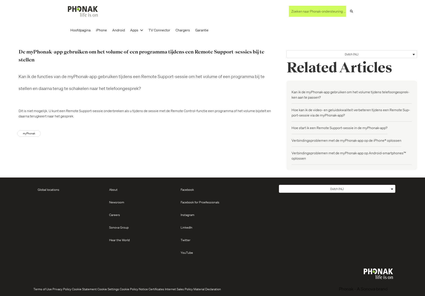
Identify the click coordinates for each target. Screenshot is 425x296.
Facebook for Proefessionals (200, 202)
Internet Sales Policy (179, 289)
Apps (134, 30)
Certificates (156, 289)
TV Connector (159, 30)
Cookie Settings (108, 289)
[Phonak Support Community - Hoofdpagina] (83, 11)
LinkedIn (186, 227)
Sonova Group (119, 227)
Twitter (185, 240)
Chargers (183, 30)
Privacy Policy (61, 289)
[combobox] (317, 11)
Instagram (187, 215)
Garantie (202, 30)
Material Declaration (207, 289)
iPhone (101, 30)
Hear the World (119, 240)
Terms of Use (42, 289)
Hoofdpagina (80, 30)
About (113, 189)
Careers (114, 215)
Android (118, 30)
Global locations (48, 189)
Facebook (187, 189)
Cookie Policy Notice (134, 289)
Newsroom (116, 202)
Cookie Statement (84, 289)
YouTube (187, 252)
